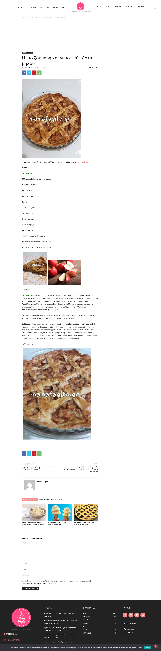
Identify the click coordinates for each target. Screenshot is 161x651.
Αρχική (24, 17)
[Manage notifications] (156, 646)
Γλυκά (38, 17)
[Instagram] (130, 615)
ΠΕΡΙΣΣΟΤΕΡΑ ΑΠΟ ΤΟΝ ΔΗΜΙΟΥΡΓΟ (52, 500)
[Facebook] (24, 72)
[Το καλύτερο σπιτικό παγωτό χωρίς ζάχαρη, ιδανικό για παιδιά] (34, 512)
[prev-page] (23, 529)
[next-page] (27, 529)
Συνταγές (31, 17)
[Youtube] (142, 615)
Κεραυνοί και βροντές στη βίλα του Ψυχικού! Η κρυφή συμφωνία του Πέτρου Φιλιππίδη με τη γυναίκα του (81, 469)
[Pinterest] (34, 72)
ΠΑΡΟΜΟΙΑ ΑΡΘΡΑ (30, 500)
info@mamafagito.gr (12, 640)
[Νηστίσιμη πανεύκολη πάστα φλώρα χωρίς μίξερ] (86, 512)
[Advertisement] (80, 35)
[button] (155, 8)
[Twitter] (29, 72)
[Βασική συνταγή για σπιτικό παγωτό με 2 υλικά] (60, 512)
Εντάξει (147, 647)
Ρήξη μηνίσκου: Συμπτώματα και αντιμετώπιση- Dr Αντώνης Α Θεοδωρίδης (39, 468)
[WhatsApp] (39, 72)
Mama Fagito (29, 68)
